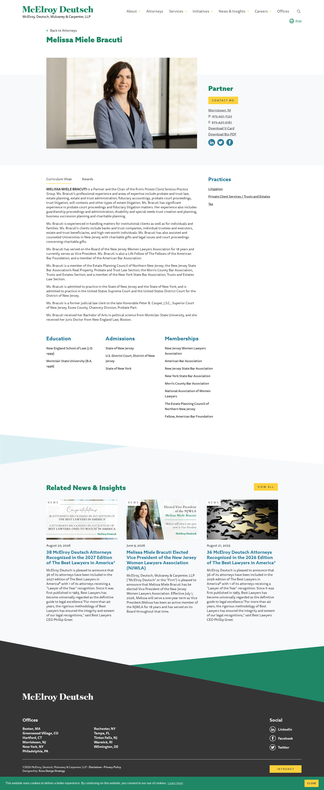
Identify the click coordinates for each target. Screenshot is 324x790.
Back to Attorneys (63, 30)
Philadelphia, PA (35, 751)
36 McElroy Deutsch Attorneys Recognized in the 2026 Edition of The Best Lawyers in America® (241, 558)
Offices (283, 11)
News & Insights (232, 11)
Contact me (223, 100)
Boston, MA (31, 728)
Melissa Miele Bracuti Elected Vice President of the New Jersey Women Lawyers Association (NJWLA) (161, 560)
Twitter (283, 747)
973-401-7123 (222, 116)
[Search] (299, 11)
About (132, 11)
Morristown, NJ (219, 110)
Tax (210, 203)
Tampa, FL (102, 733)
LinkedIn (285, 729)
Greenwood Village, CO (40, 733)
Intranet (285, 769)
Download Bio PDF (222, 134)
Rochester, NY (105, 728)
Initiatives (201, 11)
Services (176, 11)
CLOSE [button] (311, 783)
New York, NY (33, 746)
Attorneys (154, 11)
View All (266, 487)
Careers (261, 11)
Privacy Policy (112, 767)
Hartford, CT (32, 737)
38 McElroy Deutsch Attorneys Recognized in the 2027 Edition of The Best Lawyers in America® (80, 558)
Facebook (285, 738)
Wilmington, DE (106, 746)
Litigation (215, 188)
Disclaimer (95, 767)
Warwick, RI (103, 742)
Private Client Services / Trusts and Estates (239, 196)
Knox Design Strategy (52, 771)
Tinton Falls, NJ (105, 737)
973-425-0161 (222, 122)
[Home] (57, 697)
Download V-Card (221, 128)
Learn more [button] (175, 783)
